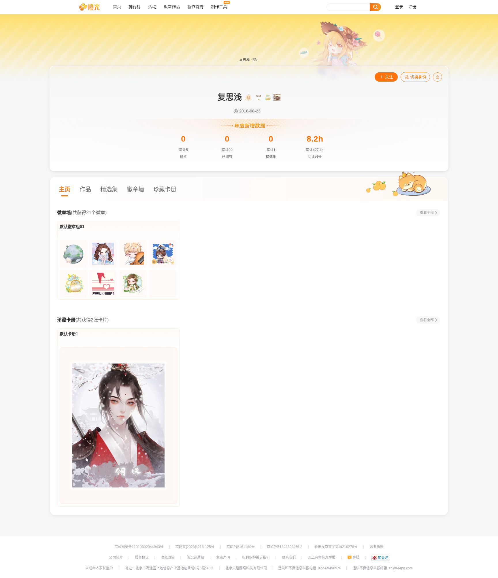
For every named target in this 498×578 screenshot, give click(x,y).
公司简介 (116, 558)
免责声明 (223, 558)
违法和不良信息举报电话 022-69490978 (309, 568)
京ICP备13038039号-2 (284, 547)
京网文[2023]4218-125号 (195, 547)
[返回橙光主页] (94, 7)
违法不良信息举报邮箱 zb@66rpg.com (382, 568)
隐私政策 (168, 558)
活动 (152, 7)
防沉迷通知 (195, 558)
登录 (399, 7)
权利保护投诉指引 (256, 558)
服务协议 (142, 558)
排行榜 (135, 7)
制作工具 (219, 7)
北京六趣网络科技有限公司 (246, 568)
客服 (355, 558)
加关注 (383, 558)
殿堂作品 (172, 7)
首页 (117, 7)
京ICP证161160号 (241, 547)
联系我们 (289, 558)
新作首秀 (195, 7)
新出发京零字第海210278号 (336, 547)
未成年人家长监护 (99, 568)
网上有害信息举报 (321, 558)
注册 (412, 7)
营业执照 (377, 547)
